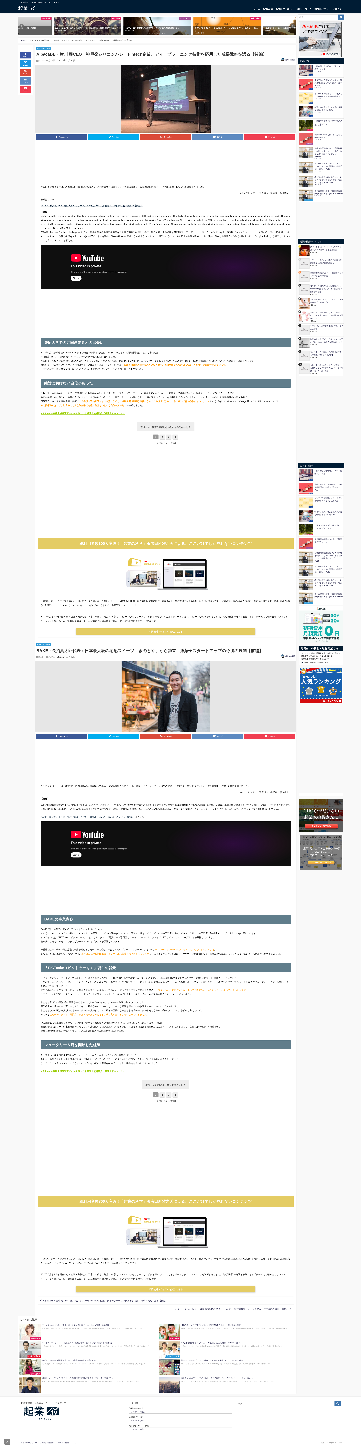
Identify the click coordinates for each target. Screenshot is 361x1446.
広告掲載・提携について (66, 1442)
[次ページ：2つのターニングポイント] (165, 1088)
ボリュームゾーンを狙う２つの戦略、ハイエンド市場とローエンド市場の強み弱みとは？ (326, 315)
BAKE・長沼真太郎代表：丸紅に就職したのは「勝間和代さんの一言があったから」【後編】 (88, 817)
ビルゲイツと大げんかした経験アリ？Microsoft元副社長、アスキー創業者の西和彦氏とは (326, 289)
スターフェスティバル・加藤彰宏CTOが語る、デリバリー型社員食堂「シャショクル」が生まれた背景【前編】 (231, 1309)
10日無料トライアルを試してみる (166, 631)
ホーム (257, 9)
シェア (25, 56)
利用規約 (42, 1442)
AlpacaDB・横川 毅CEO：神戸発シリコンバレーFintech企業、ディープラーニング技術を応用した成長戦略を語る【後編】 (105, 1300)
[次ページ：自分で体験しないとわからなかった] (165, 430)
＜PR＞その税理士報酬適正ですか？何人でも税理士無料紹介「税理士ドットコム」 (83, 413)
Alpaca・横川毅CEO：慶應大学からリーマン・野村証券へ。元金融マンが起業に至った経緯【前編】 (92, 205)
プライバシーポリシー (28, 1442)
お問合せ (337, 9)
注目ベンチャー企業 (43, 48)
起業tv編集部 (290, 60)
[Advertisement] (165, 163)
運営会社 (51, 1442)
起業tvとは (268, 9)
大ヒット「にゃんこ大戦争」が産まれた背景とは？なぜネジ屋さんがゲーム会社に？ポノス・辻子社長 (326, 368)
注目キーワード (304, 9)
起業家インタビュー (285, 9)
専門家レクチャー (322, 9)
